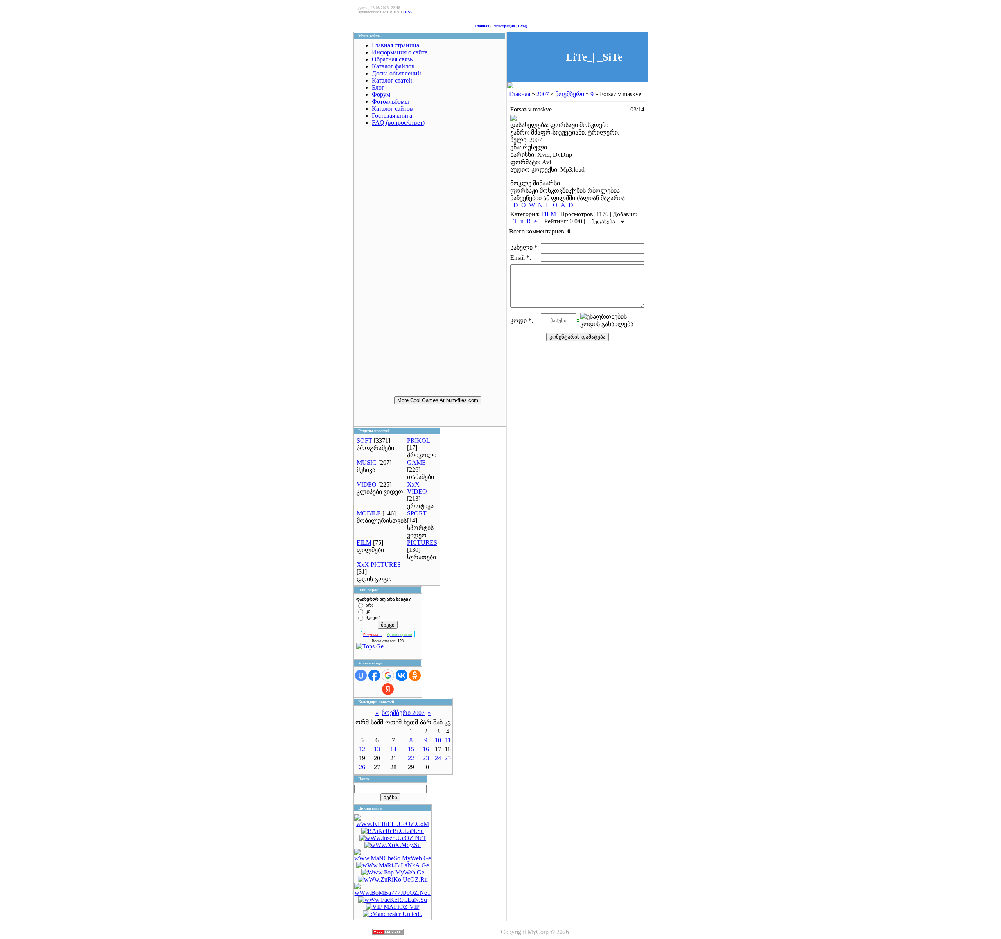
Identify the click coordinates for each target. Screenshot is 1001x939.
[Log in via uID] (361, 675)
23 (426, 758)
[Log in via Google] (388, 675)
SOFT (364, 440)
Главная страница (395, 45)
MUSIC (367, 462)
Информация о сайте (399, 52)
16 (426, 749)
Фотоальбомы (390, 101)
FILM (364, 542)
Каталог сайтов (392, 108)
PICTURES (422, 542)
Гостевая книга (392, 115)
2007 (542, 94)
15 (411, 749)
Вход (522, 26)
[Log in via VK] (401, 675)
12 (362, 749)
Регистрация (503, 26)
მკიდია (373, 617)
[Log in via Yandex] (388, 689)
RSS (409, 12)
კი (368, 611)
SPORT (417, 513)
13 (377, 749)
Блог (378, 87)
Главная (482, 26)
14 (393, 749)
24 (438, 758)
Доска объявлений (396, 73)
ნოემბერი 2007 (403, 712)
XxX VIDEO (417, 488)
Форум (381, 94)
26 (362, 767)
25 (448, 758)
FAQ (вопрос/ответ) (398, 122)
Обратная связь (392, 59)
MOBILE (369, 513)
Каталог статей (392, 80)
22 (411, 758)
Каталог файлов (393, 66)
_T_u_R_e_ (525, 221)
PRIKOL (418, 440)
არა (370, 605)
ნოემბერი (569, 94)
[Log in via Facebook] (374, 675)
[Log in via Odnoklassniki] (415, 675)
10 (438, 740)
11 (448, 740)
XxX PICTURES (379, 564)
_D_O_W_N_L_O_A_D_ (543, 205)
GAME (416, 462)
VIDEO (367, 484)
